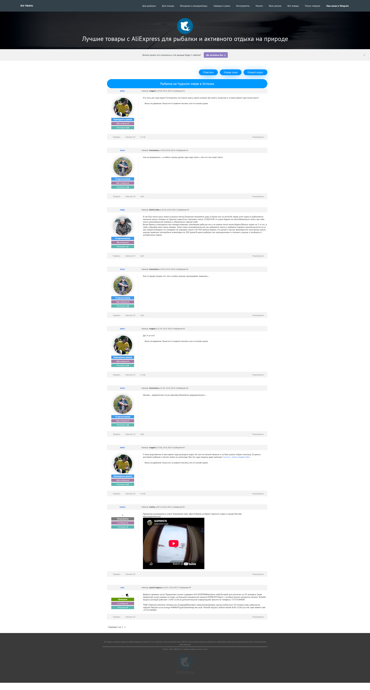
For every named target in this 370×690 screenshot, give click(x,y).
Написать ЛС (130, 137)
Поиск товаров (312, 5)
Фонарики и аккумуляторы (193, 5)
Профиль (116, 137)
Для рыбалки (149, 5)
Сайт (142, 196)
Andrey (122, 507)
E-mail (143, 137)
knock (122, 150)
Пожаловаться (258, 137)
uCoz (205, 649)
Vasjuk (122, 210)
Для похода (168, 5)
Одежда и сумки (222, 5)
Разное (259, 5)
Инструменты (243, 5)
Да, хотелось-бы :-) (215, 55)
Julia (122, 587)
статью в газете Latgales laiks (236, 457)
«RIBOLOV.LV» (177, 649)
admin (122, 91)
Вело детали (275, 5)
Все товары (27, 5)
